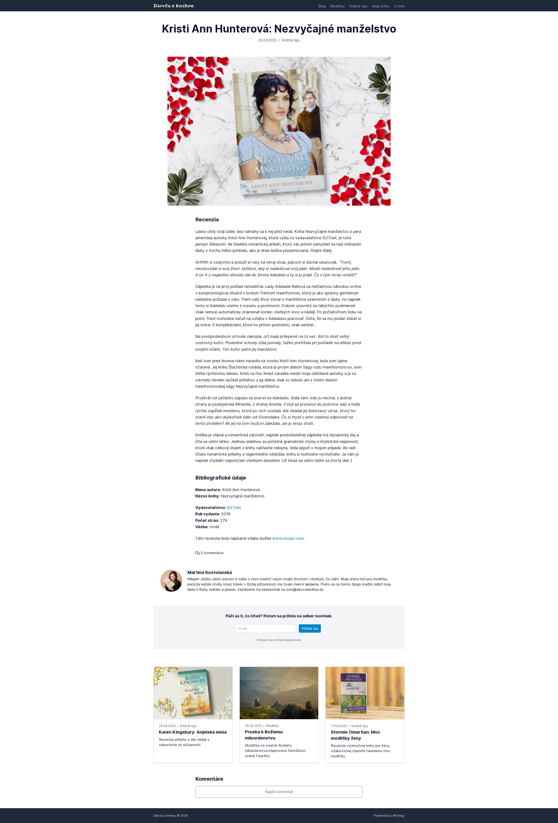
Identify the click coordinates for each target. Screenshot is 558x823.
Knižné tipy (358, 6)
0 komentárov (212, 553)
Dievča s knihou (173, 6)
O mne (399, 6)
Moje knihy (381, 6)
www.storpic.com (288, 538)
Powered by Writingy (389, 815)
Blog (322, 6)
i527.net (234, 507)
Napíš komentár (279, 791)
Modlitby (337, 6)
